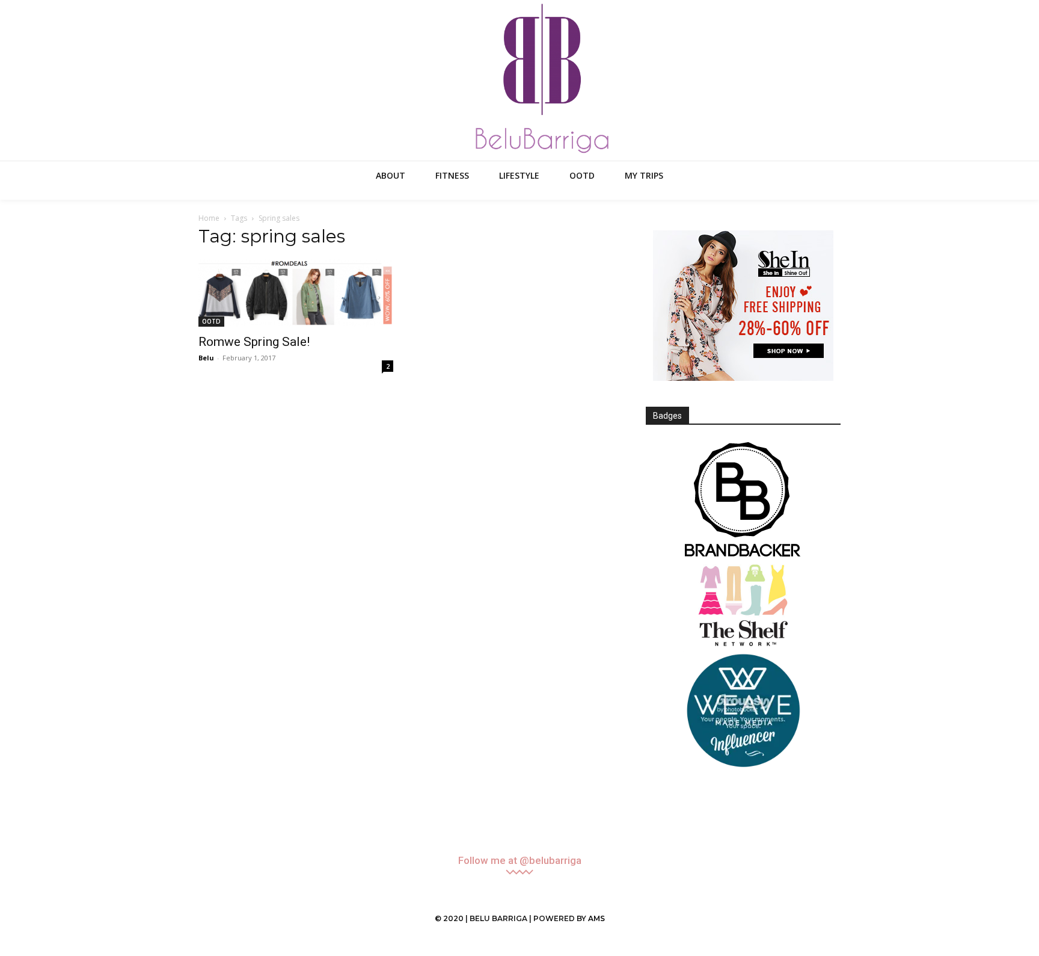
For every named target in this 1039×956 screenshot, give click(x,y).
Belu (206, 357)
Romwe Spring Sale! (254, 342)
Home (208, 218)
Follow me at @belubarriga (519, 861)
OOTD (211, 321)
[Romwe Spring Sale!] (295, 293)
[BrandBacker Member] (743, 500)
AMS (596, 918)
